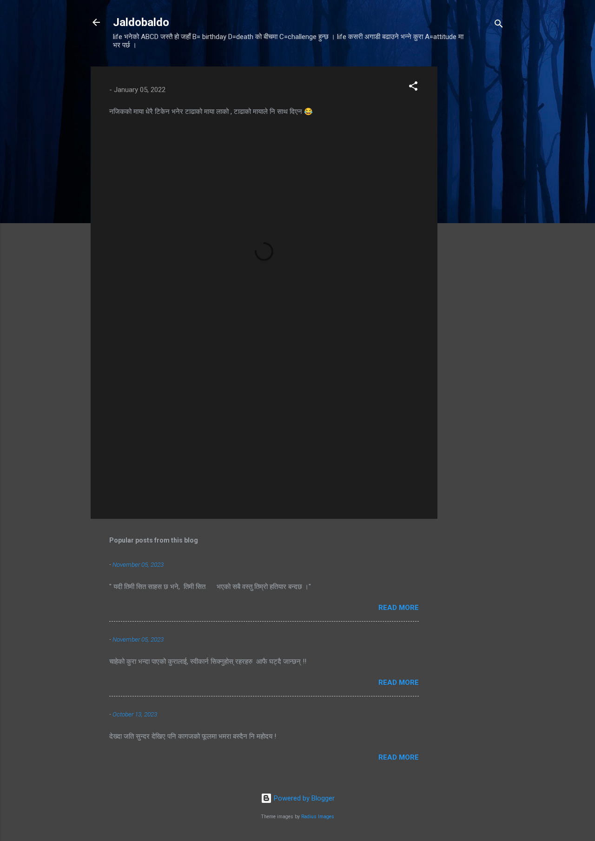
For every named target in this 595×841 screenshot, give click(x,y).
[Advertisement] (474, 205)
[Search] (498, 25)
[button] (413, 87)
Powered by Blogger (303, 798)
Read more (398, 607)
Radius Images (317, 817)
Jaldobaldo (141, 22)
